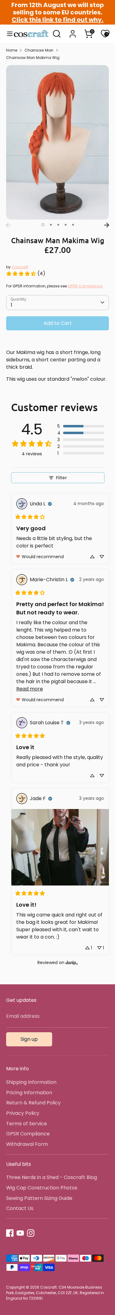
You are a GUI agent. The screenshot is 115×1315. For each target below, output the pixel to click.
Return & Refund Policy (33, 1102)
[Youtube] (20, 1233)
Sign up (29, 1039)
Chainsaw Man (39, 50)
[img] (50, 504)
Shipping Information (31, 1082)
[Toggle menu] (7, 34)
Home (11, 50)
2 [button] (51, 225)
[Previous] (8, 225)
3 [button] (58, 225)
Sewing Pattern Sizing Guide (39, 1198)
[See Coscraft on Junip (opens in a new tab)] (72, 962)
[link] (25, 273)
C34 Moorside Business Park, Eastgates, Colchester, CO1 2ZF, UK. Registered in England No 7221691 (55, 1293)
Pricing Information (29, 1092)
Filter (61, 478)
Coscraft (20, 267)
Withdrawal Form (27, 1144)
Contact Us (19, 1208)
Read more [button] (29, 688)
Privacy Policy (22, 1113)
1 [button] (42, 224)
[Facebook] (9, 1233)
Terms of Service (26, 1123)
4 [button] (66, 225)
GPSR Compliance (85, 286)
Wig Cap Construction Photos (41, 1187)
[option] (57, 142)
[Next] (106, 225)
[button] (80, 426)
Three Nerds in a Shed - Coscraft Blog (51, 1177)
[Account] (73, 31)
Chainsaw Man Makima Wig (32, 57)
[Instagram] (30, 1233)
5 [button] (73, 225)
